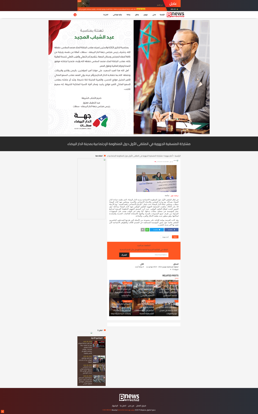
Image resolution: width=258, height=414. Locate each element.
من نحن (131, 406)
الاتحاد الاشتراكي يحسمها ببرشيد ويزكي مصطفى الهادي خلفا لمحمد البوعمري (168, 290)
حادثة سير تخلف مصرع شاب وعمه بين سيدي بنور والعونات (168, 310)
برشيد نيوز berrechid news (126, 409)
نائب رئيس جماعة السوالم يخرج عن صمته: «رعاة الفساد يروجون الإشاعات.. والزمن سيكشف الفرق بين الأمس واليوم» (116, 9)
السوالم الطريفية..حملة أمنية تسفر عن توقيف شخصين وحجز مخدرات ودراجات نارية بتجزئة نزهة (121, 308)
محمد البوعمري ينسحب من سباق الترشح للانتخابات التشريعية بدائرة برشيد (121, 290)
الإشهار (115, 406)
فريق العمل (141, 406)
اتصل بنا (123, 406)
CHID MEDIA (106, 409)
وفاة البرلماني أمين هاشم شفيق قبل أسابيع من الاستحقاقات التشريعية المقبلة (144, 308)
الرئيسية (162, 14)
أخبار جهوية (165, 237)
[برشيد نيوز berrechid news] (129, 401)
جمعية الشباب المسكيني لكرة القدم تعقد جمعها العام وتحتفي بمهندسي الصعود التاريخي (145, 289)
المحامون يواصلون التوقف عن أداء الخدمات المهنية (85, 360)
